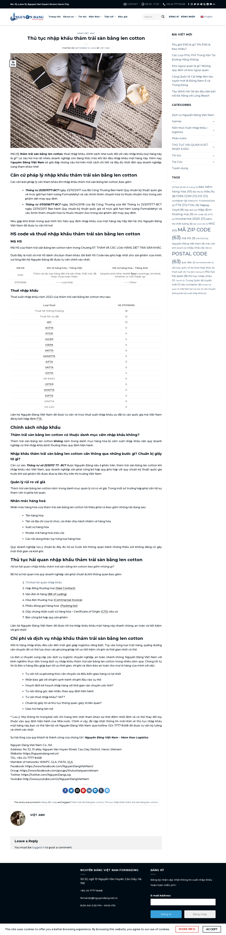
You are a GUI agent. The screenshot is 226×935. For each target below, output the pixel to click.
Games (176, 121)
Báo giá (122, 16)
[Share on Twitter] (71, 790)
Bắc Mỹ (198, 191)
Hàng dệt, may (86, 33)
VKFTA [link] (49, 367)
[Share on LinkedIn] (95, 790)
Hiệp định (190, 210)
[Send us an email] (198, 4)
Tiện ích (108, 16)
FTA (181, 205)
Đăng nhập (200, 914)
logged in (38, 847)
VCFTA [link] (49, 373)
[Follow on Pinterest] (201, 4)
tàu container (191, 284)
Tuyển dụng (180, 168)
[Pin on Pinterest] (83, 790)
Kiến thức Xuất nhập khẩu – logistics (190, 130)
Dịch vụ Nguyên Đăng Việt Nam (193, 115)
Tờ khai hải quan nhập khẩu (43, 582)
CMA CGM (186, 196)
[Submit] (163, 17)
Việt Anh (105, 48)
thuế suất (179, 271)
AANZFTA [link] (49, 356)
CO (203, 196)
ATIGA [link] (49, 333)
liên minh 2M (200, 224)
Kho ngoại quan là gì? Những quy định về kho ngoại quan (191, 68)
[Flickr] (214, 4)
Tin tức (82, 16)
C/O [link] (104, 611)
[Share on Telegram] (107, 790)
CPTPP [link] (49, 384)
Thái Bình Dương (195, 272)
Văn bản (198, 289)
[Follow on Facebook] (189, 4)
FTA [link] (39, 418)
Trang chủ (54, 16)
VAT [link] (49, 322)
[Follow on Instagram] (192, 4)
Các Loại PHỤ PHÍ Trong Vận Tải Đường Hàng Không (193, 57)
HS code (200, 214)
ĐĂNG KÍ (174, 16)
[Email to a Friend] (77, 790)
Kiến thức (94, 16)
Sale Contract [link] (65, 588)
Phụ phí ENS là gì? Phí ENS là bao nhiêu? (191, 47)
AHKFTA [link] (49, 389)
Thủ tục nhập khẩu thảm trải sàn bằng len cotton (131, 802)
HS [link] (17, 154)
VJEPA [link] (49, 344)
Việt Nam (186, 289)
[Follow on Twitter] (195, 4)
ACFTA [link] (49, 327)
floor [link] (134, 273)
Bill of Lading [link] (57, 594)
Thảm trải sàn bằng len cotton (87, 802)
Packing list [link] (69, 605)
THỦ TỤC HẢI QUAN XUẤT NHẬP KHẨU (190, 147)
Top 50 (180, 281)
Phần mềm (179, 138)
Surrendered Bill (205, 263)
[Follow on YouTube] (211, 4)
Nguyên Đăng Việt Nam (188, 243)
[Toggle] (214, 121)
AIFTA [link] (49, 361)
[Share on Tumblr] (101, 790)
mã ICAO (202, 238)
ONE (208, 248)
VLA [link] (70, 762)
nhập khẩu (195, 247)
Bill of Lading (190, 187)
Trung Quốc (194, 280)
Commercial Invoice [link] (68, 600)
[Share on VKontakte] (89, 790)
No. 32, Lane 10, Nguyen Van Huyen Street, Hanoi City (39, 4)
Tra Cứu (177, 161)
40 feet (177, 187)
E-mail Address (161, 895)
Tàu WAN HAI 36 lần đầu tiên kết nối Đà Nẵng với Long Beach (194, 93)
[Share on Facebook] (65, 790)
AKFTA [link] (49, 350)
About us (68, 16)
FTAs (193, 205)
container (179, 200)
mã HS (188, 238)
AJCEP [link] (49, 339)
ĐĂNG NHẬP (188, 16)
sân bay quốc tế (182, 267)
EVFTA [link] (49, 395)
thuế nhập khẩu (204, 267)
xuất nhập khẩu (196, 293)
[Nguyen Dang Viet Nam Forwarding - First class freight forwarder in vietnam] (27, 17)
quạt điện (188, 262)
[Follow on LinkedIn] (208, 4)
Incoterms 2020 (190, 219)
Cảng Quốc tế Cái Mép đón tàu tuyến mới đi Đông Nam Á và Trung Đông (192, 81)
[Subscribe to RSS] (204, 4)
